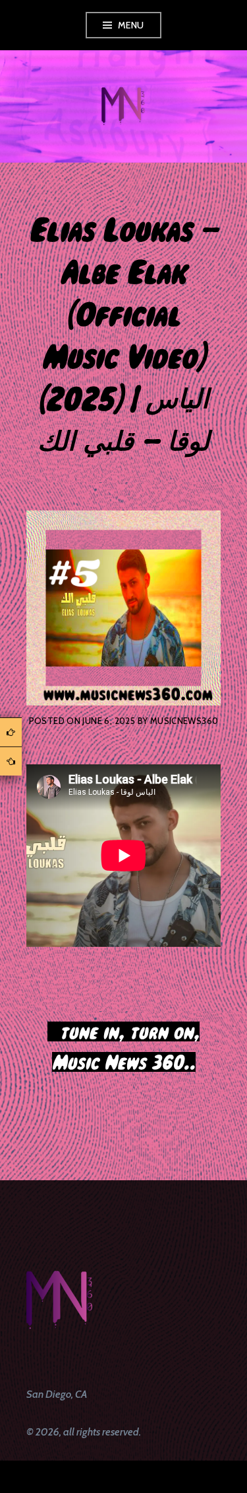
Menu (131, 25)
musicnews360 (184, 720)
